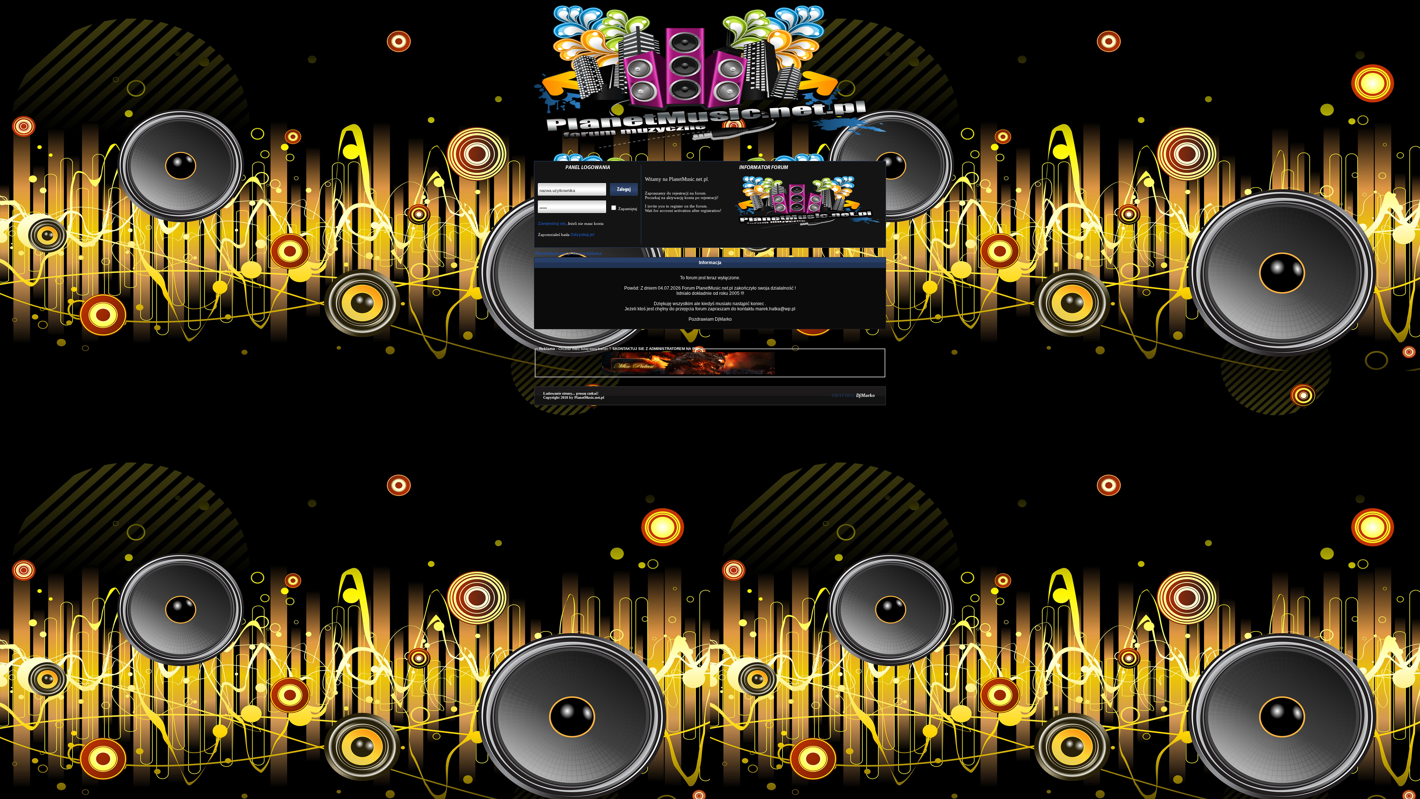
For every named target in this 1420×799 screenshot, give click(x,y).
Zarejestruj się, (552, 223)
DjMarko (865, 395)
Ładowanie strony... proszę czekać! (570, 393)
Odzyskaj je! (582, 234)
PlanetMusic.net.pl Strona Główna (568, 253)
